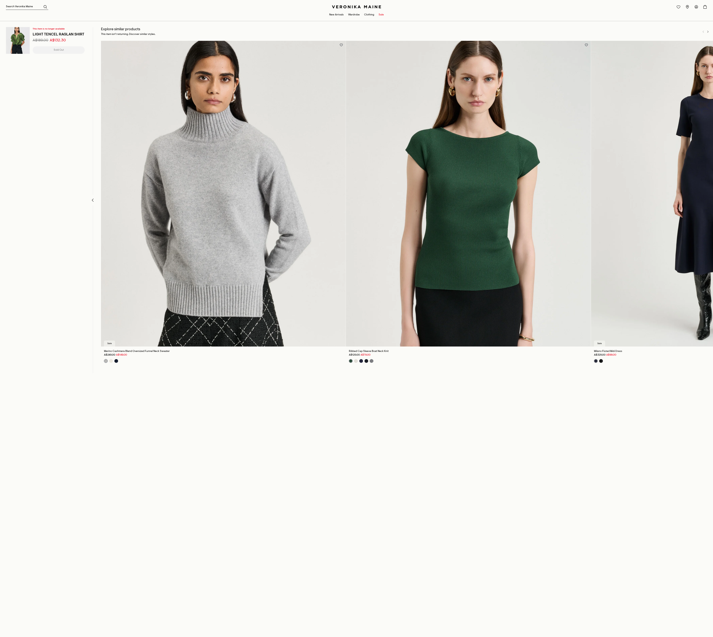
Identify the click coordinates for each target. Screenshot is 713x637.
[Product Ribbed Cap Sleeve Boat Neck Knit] (468, 194)
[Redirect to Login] (678, 7)
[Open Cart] (705, 7)
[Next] (708, 31)
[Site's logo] (356, 7)
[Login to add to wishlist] (341, 45)
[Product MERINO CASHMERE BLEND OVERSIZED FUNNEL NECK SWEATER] (223, 194)
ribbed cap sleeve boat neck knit (369, 351)
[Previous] (703, 31)
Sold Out (59, 50)
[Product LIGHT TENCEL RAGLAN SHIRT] (18, 40)
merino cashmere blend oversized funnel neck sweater (137, 351)
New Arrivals (336, 15)
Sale (381, 15)
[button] (45, 6)
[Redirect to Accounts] (696, 7)
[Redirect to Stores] (687, 7)
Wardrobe (354, 15)
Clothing (369, 15)
